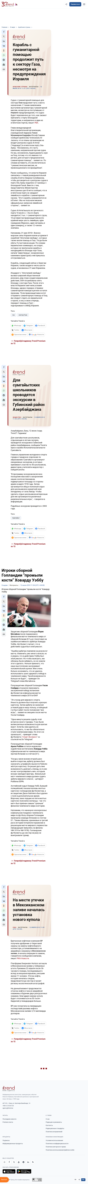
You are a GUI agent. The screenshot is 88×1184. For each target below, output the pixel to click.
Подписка (6, 1140)
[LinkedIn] (28, 1162)
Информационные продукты (13, 1143)
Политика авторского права (56, 1147)
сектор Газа (23, 315)
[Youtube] (19, 1162)
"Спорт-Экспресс (29, 737)
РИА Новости (23, 958)
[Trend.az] (9, 4)
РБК (36, 123)
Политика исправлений (54, 1132)
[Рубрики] (84, 4)
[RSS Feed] (33, 1162)
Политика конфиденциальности (57, 1143)
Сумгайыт (16, 518)
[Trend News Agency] (9, 1088)
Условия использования (54, 1140)
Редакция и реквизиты (54, 1122)
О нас (48, 1119)
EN (75, 1179)
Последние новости (9, 1119)
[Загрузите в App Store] (9, 1171)
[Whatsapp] (4, 1162)
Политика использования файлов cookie (60, 1150)
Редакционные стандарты (55, 1128)
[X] (14, 1162)
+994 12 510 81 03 (8, 1105)
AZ (79, 1179)
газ (13, 315)
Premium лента (8, 1122)
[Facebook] (9, 1162)
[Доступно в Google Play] (24, 1171)
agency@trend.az (8, 1108)
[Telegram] (23, 1162)
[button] (4, 32)
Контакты (49, 1125)
